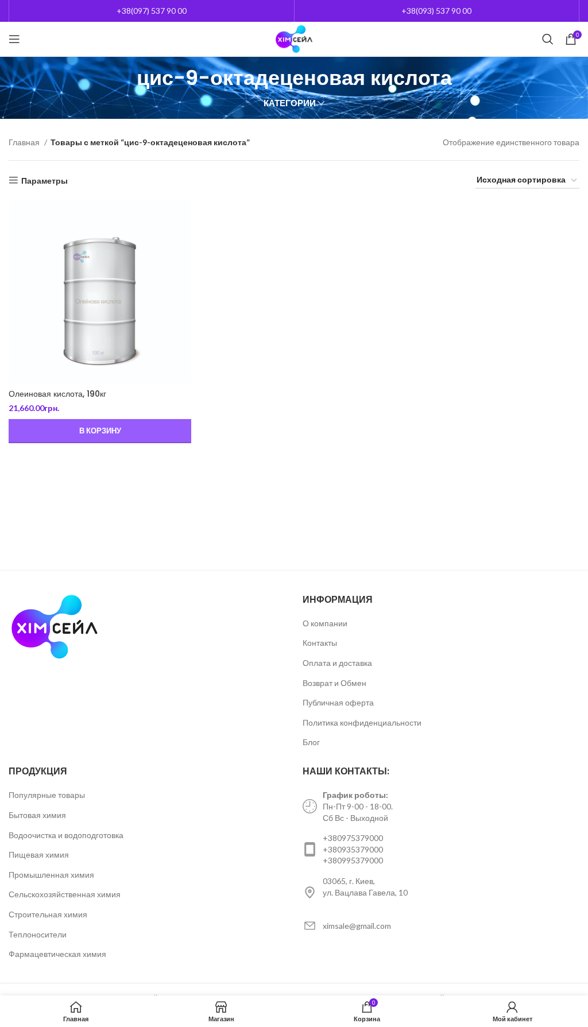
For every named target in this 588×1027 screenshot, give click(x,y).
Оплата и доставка (337, 663)
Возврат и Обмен (334, 683)
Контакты (320, 643)
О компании (325, 623)
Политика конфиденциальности (362, 722)
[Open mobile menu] (14, 39)
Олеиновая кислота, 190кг (57, 394)
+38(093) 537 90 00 (436, 10)
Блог (311, 742)
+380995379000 (353, 860)
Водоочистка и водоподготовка (66, 835)
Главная (25, 142)
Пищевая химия (39, 854)
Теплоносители (38, 934)
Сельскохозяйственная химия (65, 894)
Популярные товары (47, 795)
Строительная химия (48, 914)
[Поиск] (547, 39)
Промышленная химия (51, 874)
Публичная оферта (338, 702)
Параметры (44, 180)
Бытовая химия (37, 815)
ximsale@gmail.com (357, 926)
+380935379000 (353, 849)
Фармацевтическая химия (57, 954)
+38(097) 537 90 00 (152, 10)
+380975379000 (353, 838)
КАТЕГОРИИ (290, 103)
